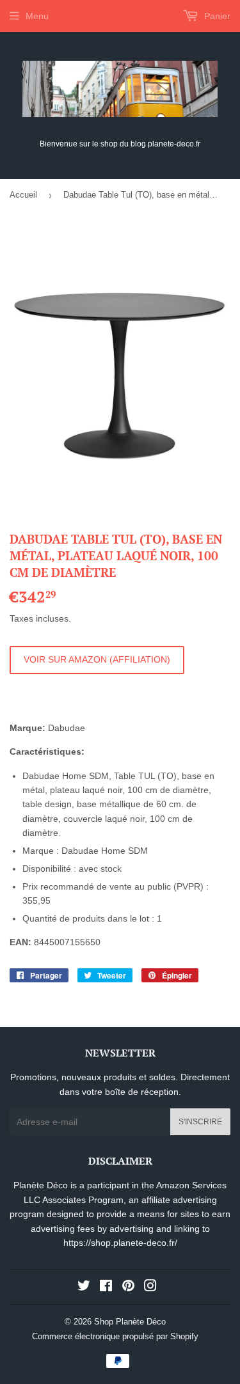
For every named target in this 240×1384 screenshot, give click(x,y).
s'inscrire (200, 1121)
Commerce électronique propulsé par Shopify (115, 1336)
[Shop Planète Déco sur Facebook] (106, 1287)
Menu (37, 16)
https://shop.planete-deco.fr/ (120, 1243)
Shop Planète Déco (130, 1321)
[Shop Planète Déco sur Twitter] (83, 1287)
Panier (216, 16)
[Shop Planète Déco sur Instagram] (150, 1287)
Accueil (23, 195)
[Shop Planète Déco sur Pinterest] (128, 1287)
